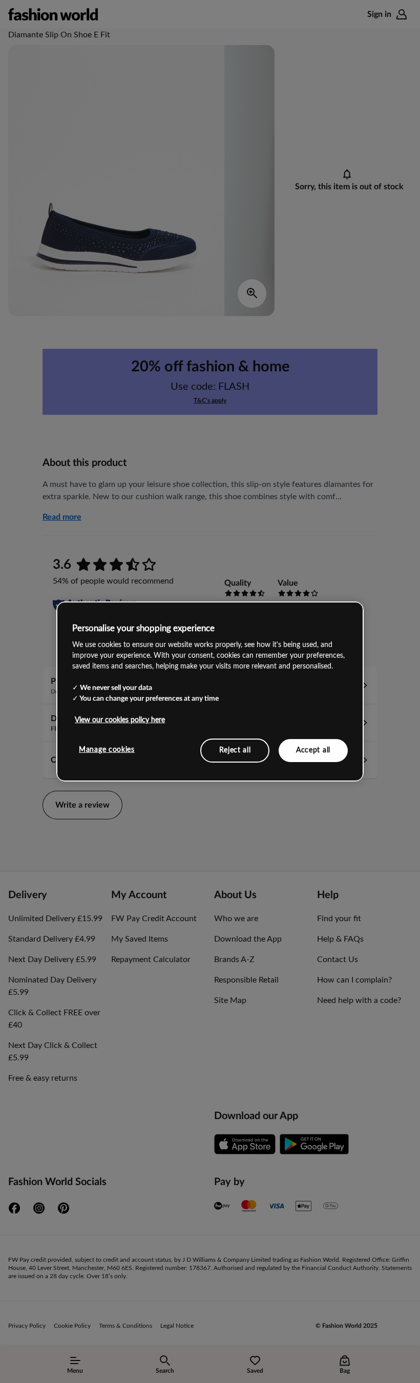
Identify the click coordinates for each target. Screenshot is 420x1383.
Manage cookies (107, 749)
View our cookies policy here (120, 719)
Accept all (313, 749)
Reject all (235, 749)
